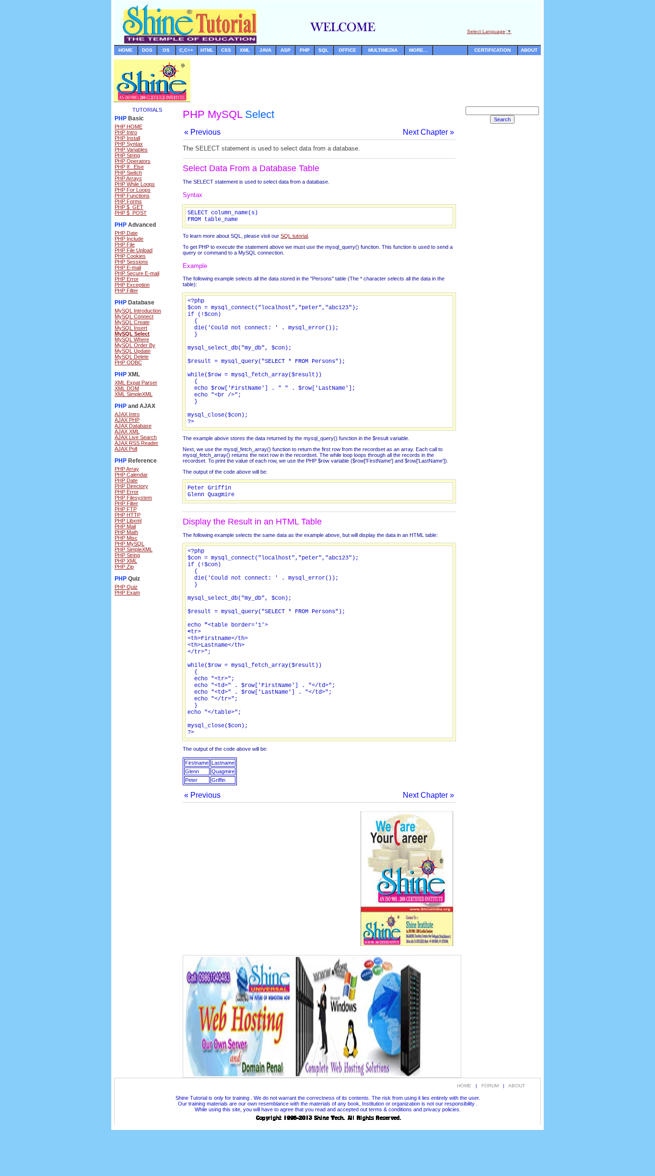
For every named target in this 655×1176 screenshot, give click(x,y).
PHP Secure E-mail (137, 273)
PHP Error (127, 279)
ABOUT (529, 50)
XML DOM (127, 388)
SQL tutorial (294, 236)
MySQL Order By (135, 345)
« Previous (202, 132)
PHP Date (126, 233)
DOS (147, 50)
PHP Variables (131, 149)
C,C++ (186, 50)
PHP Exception (132, 285)
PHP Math (126, 532)
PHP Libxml (128, 521)
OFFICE (347, 50)
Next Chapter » (428, 132)
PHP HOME (128, 126)
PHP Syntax (129, 144)
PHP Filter (126, 290)
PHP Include (129, 239)
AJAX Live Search (136, 437)
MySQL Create (132, 322)
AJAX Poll (126, 449)
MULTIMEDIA (383, 50)
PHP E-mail (128, 267)
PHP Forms (128, 201)
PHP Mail (125, 526)
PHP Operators (133, 161)
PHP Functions (132, 195)
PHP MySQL (129, 544)
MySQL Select (132, 334)
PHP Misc (126, 538)
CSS (226, 50)
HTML (206, 50)
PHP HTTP (127, 515)
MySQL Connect (134, 316)
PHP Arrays (128, 178)
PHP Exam (127, 592)
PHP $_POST (131, 213)
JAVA (265, 50)
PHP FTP (126, 509)
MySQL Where (132, 339)
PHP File (125, 244)
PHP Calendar (131, 474)
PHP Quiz (126, 587)
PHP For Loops (133, 190)
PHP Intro (126, 132)
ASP (286, 50)
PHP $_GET (129, 207)
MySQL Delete (132, 357)
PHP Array (127, 469)
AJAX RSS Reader (136, 443)
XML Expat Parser (136, 382)
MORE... (418, 50)
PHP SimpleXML (133, 549)
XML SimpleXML (133, 394)
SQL (323, 50)
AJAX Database (133, 426)
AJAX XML (127, 431)
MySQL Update (133, 351)
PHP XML (126, 561)
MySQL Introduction (138, 311)
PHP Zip (124, 567)
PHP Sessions (131, 262)
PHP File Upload (133, 250)
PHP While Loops (135, 184)
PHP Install (127, 138)
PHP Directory (131, 486)
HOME (125, 50)
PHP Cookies (130, 256)
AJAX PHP (127, 420)
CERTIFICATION (492, 50)
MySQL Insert (131, 328)
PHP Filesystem (133, 498)
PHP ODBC (128, 362)
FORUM (490, 1085)
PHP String (127, 155)
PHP (305, 50)
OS (166, 50)
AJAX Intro (127, 414)
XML (245, 50)
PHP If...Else (129, 167)
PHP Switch (128, 172)
